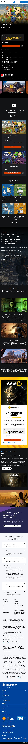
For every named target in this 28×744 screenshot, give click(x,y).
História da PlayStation (6, 700)
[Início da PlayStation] (14, 2)
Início (3, 687)
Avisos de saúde (6, 642)
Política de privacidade (4, 738)
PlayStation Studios (5, 695)
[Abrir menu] (1, 2)
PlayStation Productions (6, 697)
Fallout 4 (3, 248)
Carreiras (3, 693)
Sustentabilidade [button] (5, 706)
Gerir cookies (24, 738)
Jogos (6, 687)
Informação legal (20, 738)
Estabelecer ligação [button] (6, 714)
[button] (10, 62)
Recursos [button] (4, 711)
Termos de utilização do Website (9, 738)
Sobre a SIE (4, 692)
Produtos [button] (4, 703)
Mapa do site (16, 738)
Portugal (5, 735)
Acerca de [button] (4, 690)
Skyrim (24, 247)
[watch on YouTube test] (22, 92)
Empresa (3, 698)
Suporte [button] (3, 708)
